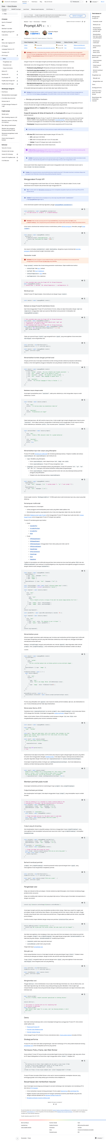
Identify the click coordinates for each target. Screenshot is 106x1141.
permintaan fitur (74, 1091)
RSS (78, 1132)
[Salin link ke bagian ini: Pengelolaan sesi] (38, 887)
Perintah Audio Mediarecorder (35, 1029)
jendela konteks (50, 757)
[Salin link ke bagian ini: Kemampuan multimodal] (41, 503)
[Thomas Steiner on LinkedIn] (33, 34)
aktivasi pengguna (66, 226)
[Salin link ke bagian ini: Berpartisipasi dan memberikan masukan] (57, 1082)
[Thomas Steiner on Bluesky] (37, 34)
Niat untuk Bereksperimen (80, 48)
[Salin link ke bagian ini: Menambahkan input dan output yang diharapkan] (57, 451)
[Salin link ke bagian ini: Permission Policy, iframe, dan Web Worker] (58, 1050)
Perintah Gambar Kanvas (33, 1032)
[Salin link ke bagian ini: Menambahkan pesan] (39, 634)
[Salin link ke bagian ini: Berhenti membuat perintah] (43, 862)
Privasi (29, 1138)
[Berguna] (82, 22)
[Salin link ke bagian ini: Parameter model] (37, 255)
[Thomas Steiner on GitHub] (31, 34)
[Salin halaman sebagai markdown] (48, 26)
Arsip (50, 1129)
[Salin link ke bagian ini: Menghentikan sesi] (37, 981)
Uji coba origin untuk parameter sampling (45, 48)
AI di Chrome (49, 9)
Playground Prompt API (33, 1027)
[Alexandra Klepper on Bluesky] (51, 34)
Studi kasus (34, 1)
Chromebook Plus (59, 120)
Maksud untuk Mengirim (79, 45)
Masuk (102, 1)
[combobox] (77, 1)
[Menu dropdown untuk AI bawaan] (8, 9)
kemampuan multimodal (41, 454)
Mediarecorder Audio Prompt (38, 515)
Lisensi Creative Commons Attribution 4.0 (62, 1110)
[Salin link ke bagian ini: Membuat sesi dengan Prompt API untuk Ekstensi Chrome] (56, 306)
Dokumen (24, 1)
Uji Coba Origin (39, 54)
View (65, 45)
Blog (41, 1)
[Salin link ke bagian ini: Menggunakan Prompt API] (45, 179)
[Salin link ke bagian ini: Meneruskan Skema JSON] (42, 708)
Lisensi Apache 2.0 (31, 1111)
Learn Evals (26, 9)
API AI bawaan (34, 1088)
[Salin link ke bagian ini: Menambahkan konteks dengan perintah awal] (55, 358)
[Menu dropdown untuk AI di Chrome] (54, 9)
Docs (3, 6)
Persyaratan (24, 1138)
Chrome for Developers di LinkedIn (86, 1129)
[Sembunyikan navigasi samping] (17, 1138)
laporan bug (64, 1091)
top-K (39, 268)
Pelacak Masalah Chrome (38, 56)
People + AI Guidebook (42, 94)
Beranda (26, 21)
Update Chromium (53, 1125)
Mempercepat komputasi (37, 9)
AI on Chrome (12, 6)
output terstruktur (59, 713)
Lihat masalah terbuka (26, 1127)
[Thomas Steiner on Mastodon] (35, 34)
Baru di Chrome (48, 1)
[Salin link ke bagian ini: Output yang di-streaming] (42, 826)
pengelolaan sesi (38, 947)
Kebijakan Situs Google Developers (64, 1111)
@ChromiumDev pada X (83, 1125)
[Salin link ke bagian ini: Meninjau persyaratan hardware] (48, 99)
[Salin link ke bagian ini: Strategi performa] (39, 1039)
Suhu (41, 273)
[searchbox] (10, 14)
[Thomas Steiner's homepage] (39, 34)
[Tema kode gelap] (82, 209)
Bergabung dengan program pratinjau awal (38, 1098)
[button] (9, 46)
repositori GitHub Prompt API (53, 1095)
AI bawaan (4, 9)
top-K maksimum (39, 271)
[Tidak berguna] (85, 22)
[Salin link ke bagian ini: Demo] (30, 1018)
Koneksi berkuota (40, 150)
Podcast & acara (53, 1132)
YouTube (80, 1127)
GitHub (25, 45)
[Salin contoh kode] (84, 209)
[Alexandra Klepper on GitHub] (49, 34)
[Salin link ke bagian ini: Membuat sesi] (35, 291)
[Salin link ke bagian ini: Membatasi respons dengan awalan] (44, 390)
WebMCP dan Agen (16, 9)
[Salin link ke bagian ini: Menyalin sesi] (34, 951)
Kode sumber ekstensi (66, 1035)
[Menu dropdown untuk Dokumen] (28, 2)
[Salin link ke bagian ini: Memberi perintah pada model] (49, 782)
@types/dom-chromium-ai (45, 189)
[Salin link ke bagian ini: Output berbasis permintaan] (44, 790)
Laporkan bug (24, 1125)
